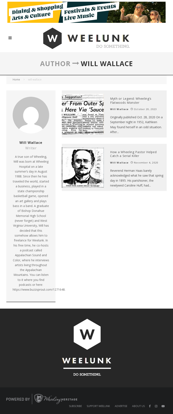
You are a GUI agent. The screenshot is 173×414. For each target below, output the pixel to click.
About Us (138, 406)
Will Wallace (119, 109)
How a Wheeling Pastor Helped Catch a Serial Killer (133, 154)
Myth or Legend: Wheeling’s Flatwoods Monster (130, 100)
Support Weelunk (98, 406)
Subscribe (75, 406)
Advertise (121, 406)
